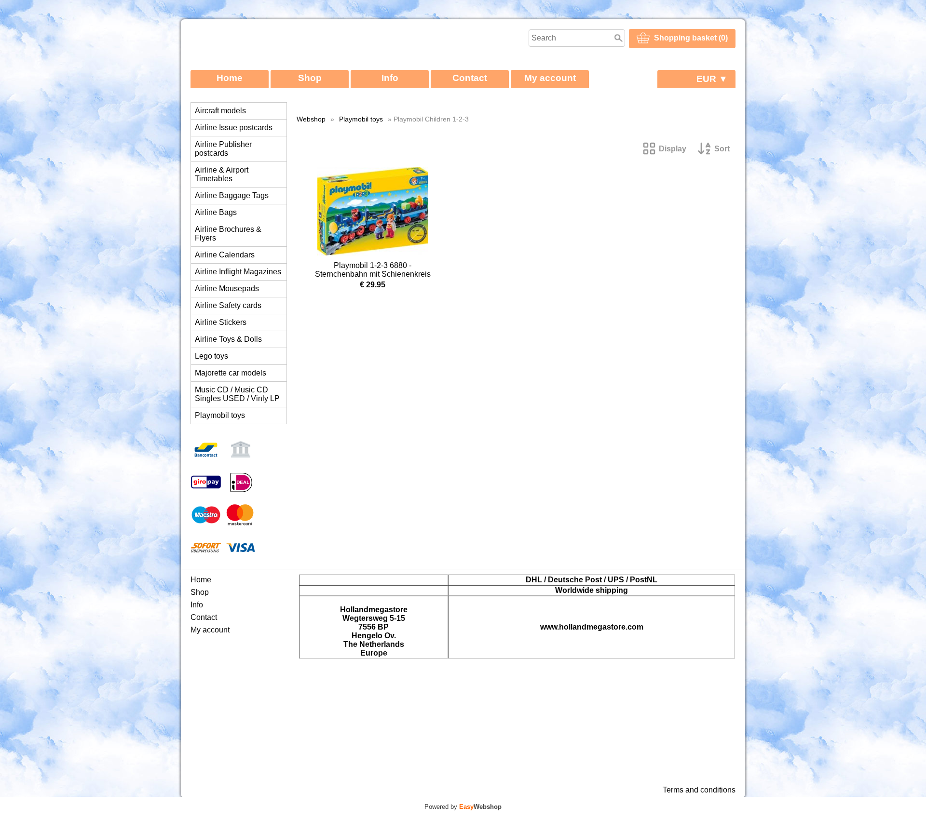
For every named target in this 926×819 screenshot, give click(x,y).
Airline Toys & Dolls (228, 339)
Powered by (463, 806)
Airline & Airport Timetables (221, 174)
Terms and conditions (699, 790)
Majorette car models (230, 373)
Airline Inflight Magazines (238, 272)
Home (230, 78)
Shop (310, 78)
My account (550, 78)
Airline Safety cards (228, 305)
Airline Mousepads (227, 288)
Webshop (311, 119)
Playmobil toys (220, 415)
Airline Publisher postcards (223, 148)
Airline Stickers (220, 322)
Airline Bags (216, 212)
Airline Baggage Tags (232, 195)
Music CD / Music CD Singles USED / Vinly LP (237, 394)
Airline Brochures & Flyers (228, 233)
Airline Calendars (225, 255)
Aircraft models (220, 111)
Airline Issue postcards (233, 127)
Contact (469, 78)
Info (389, 78)
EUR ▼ (712, 79)
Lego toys (211, 356)
